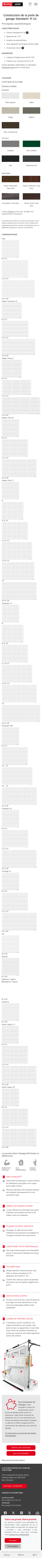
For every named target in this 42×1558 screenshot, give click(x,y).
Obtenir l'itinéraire (13, 1486)
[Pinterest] (21, 1513)
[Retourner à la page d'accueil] (14, 4)
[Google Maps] (37, 1513)
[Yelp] (29, 1513)
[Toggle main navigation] (36, 4)
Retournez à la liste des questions (13, 1460)
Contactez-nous (8, 67)
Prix (35, 1555)
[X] (13, 1513)
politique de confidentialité (19, 1534)
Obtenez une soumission (21, 1447)
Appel (7, 1555)
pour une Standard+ (21, 1453)
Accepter (13, 1540)
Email (22, 1555)
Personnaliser (12, 1546)
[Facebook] (5, 1513)
